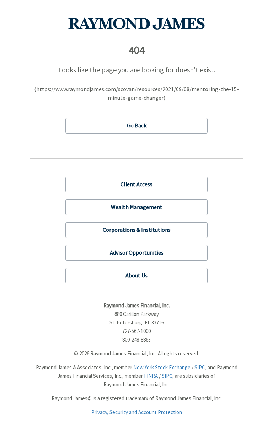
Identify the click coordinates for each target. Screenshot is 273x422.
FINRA (151, 375)
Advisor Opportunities (137, 252)
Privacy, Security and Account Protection (136, 412)
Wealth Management (136, 206)
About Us (136, 275)
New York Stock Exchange (162, 367)
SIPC (199, 367)
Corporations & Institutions (137, 229)
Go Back (136, 125)
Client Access (136, 184)
